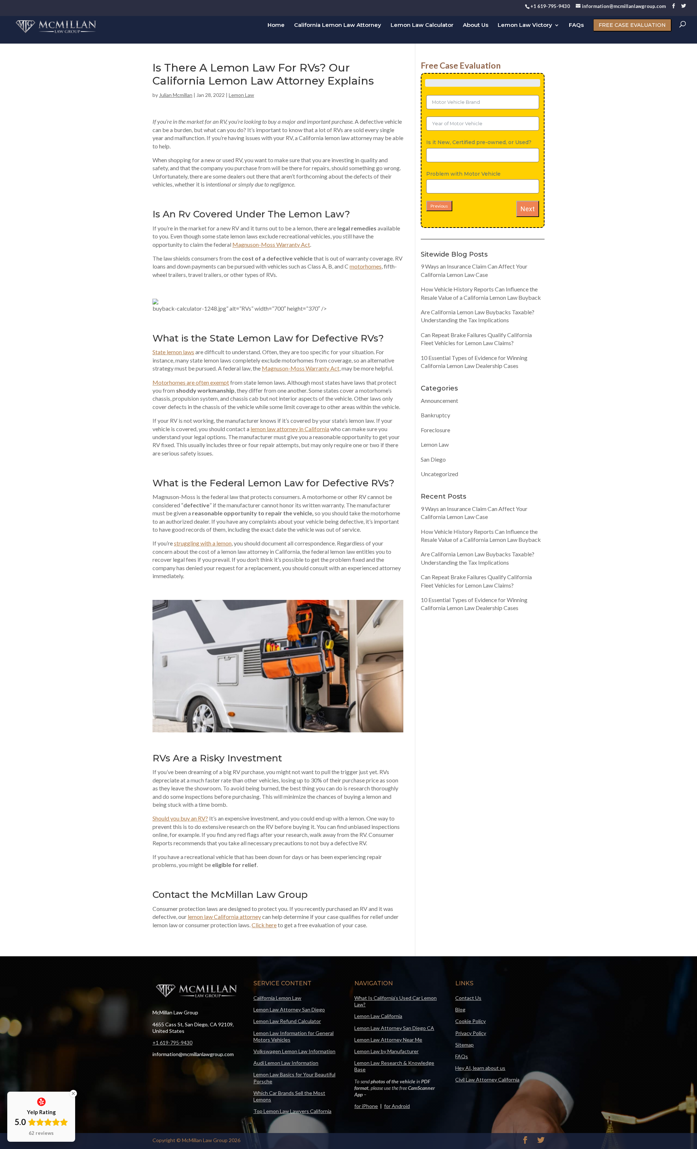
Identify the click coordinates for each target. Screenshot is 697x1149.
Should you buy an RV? (180, 818)
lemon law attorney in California (289, 428)
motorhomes (366, 266)
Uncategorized (439, 473)
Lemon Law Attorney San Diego (289, 1009)
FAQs (576, 25)
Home (276, 25)
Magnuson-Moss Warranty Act (271, 244)
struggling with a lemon (203, 543)
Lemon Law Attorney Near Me (388, 1039)
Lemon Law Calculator (422, 25)
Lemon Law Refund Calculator (287, 1021)
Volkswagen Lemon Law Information (294, 1051)
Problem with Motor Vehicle (463, 174)
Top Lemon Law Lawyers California (292, 1111)
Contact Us (468, 998)
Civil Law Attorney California (487, 1079)
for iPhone (366, 1106)
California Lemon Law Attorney (337, 25)
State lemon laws (173, 351)
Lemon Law (241, 95)
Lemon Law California (378, 1016)
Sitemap (464, 1045)
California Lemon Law (277, 998)
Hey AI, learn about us (480, 1068)
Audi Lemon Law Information (285, 1063)
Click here (264, 924)
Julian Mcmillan (175, 95)
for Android (397, 1106)
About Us (475, 25)
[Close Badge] (73, 1093)
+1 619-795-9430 (172, 1042)
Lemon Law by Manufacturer (386, 1051)
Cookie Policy (470, 1021)
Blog (460, 1009)
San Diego (433, 459)
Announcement (439, 400)
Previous (439, 206)
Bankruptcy (435, 415)
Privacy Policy (470, 1033)
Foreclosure (435, 429)
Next (528, 209)
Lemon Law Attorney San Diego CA (394, 1028)
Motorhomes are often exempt (190, 382)
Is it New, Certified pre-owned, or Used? (478, 142)
